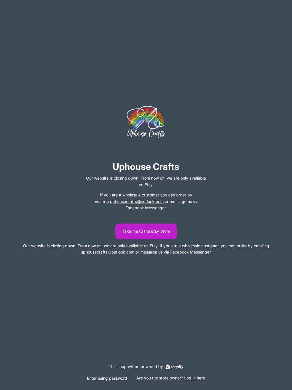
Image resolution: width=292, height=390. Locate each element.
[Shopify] (174, 366)
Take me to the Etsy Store (146, 231)
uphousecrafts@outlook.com (137, 201)
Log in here (194, 377)
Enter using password (107, 378)
